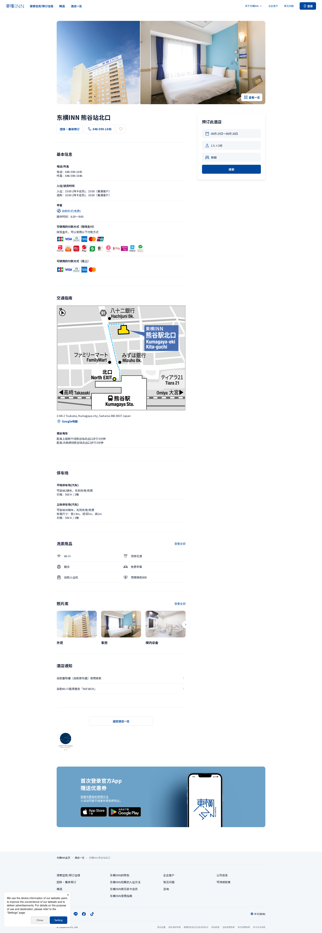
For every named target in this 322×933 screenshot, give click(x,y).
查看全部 (180, 544)
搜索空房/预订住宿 (41, 6)
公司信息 (222, 875)
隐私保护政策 (174, 927)
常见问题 (289, 6)
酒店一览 (76, 6)
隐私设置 (161, 927)
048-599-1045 (102, 129)
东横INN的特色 (119, 875)
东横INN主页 (63, 857)
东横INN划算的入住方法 (125, 882)
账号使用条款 (244, 927)
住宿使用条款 (228, 927)
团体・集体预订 (70, 129)
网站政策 (215, 927)
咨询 (166, 889)
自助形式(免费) (71, 211)
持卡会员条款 (259, 927)
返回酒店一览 (121, 721)
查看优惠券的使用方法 (94, 797)
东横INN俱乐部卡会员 (124, 889)
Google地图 (70, 421)
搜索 (231, 169)
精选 (62, 6)
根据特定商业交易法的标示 (196, 927)
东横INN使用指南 (121, 896)
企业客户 (273, 6)
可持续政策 (224, 882)
